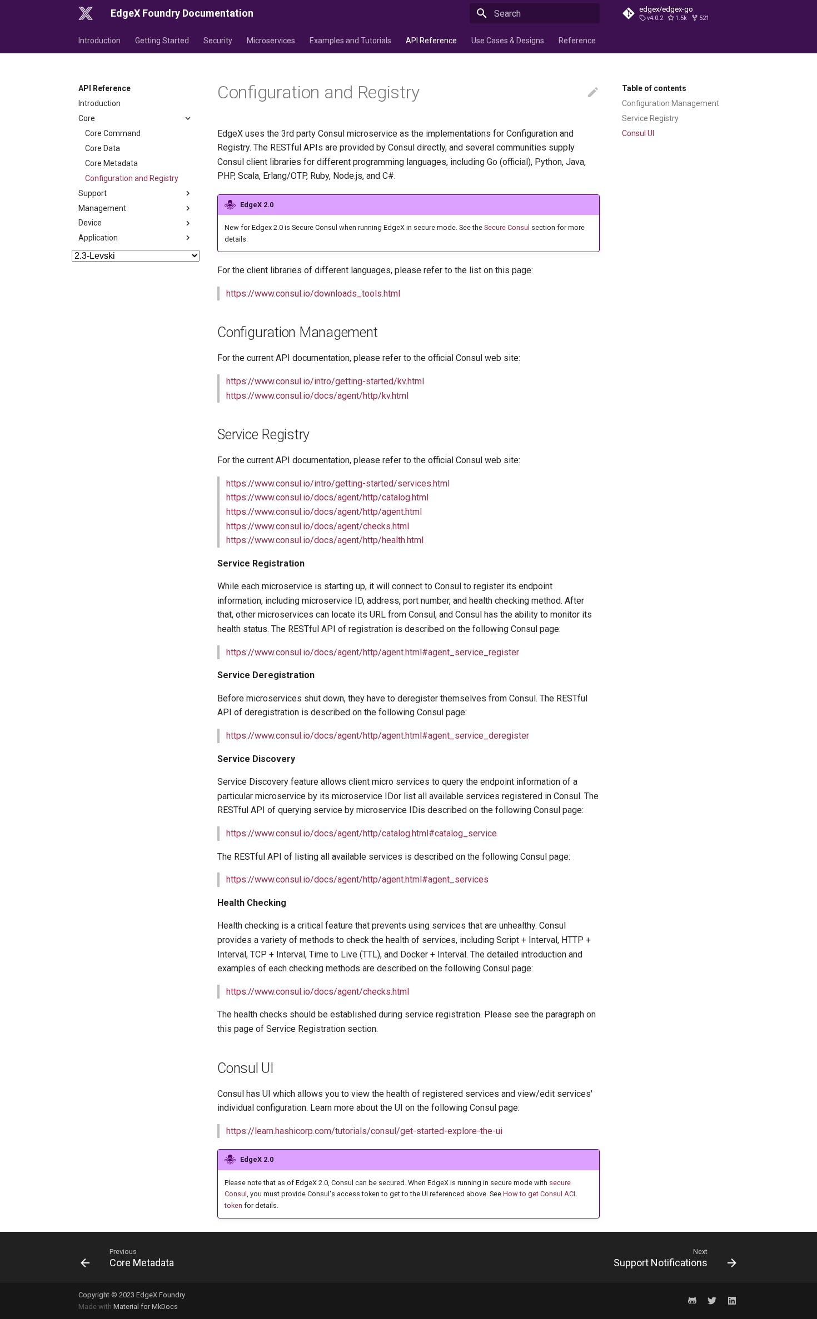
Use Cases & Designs (507, 40)
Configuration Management (670, 103)
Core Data (102, 148)
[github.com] (692, 1301)
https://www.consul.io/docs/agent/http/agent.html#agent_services (357, 879)
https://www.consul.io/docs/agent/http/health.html (325, 540)
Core (86, 118)
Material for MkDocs (145, 1306)
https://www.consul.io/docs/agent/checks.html (317, 526)
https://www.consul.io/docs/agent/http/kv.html (317, 395)
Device (90, 222)
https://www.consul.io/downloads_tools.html (313, 293)
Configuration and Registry (131, 178)
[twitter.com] (712, 1301)
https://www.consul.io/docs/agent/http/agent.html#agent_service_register (372, 652)
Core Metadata (111, 163)
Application (98, 237)
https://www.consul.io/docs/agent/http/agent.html (324, 511)
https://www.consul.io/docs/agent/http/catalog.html (327, 497)
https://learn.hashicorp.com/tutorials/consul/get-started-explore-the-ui (364, 1131)
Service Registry (650, 118)
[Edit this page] (593, 93)
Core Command (113, 133)
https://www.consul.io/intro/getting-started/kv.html (325, 381)
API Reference (431, 40)
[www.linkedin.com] (732, 1301)
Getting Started (162, 40)
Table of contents (654, 88)
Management (102, 208)
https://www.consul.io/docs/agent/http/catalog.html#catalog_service (361, 833)
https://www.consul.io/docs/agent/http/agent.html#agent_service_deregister (377, 735)
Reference (577, 40)
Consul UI (638, 133)
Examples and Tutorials (350, 40)
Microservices (271, 40)
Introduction (99, 40)
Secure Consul (507, 227)
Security (217, 40)
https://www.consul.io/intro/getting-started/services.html (338, 483)
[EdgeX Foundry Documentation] (85, 13)
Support (92, 193)
